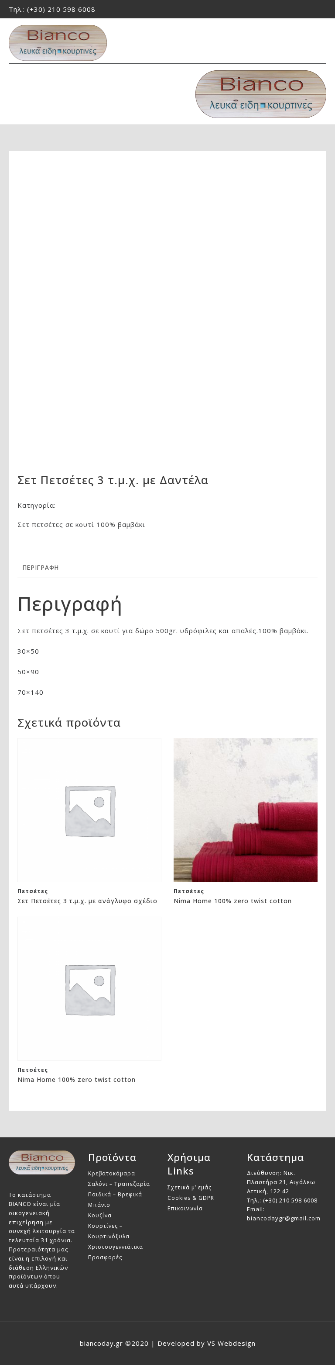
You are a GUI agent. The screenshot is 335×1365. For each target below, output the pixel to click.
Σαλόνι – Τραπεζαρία (119, 1184)
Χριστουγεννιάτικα (115, 1247)
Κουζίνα (100, 1215)
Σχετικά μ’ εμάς (190, 1187)
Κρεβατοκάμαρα (111, 1173)
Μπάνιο (99, 1205)
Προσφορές (105, 1257)
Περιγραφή (40, 568)
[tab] (40, 568)
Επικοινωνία (185, 1208)
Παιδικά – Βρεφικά (115, 1194)
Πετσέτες (74, 505)
